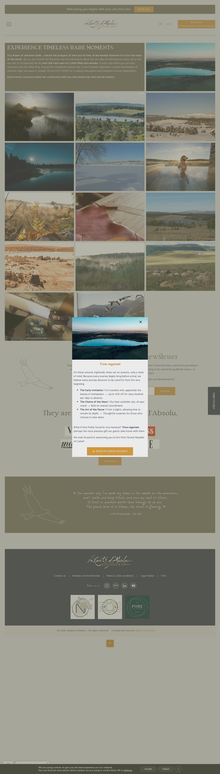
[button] (140, 322)
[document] (110, 387)
